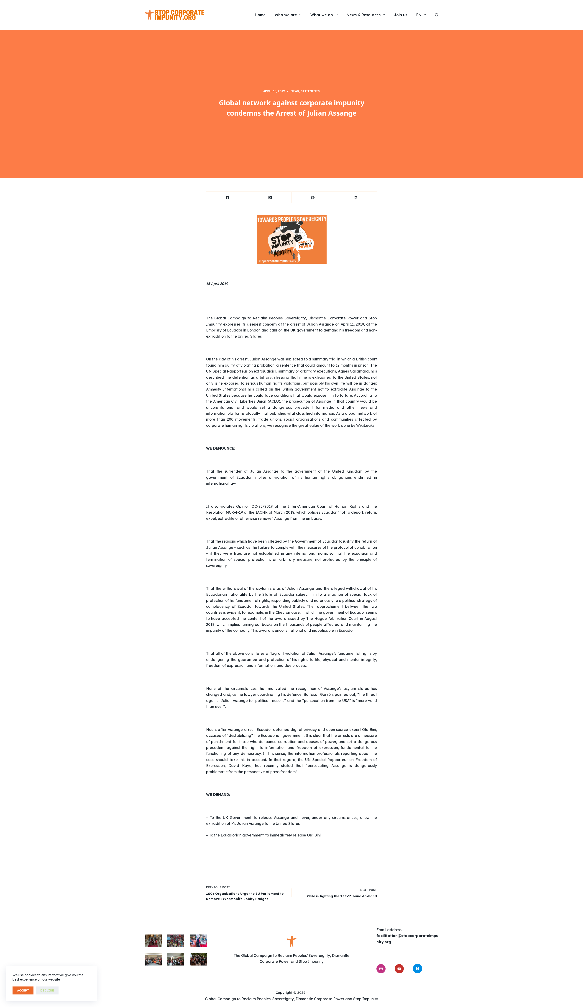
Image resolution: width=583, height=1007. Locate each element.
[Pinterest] (313, 197)
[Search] (436, 15)
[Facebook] (227, 197)
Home (260, 15)
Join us (400, 15)
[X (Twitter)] (270, 197)
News (295, 91)
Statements (310, 91)
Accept (23, 990)
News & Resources (364, 15)
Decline (47, 990)
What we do (321, 15)
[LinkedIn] (355, 197)
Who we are (286, 15)
